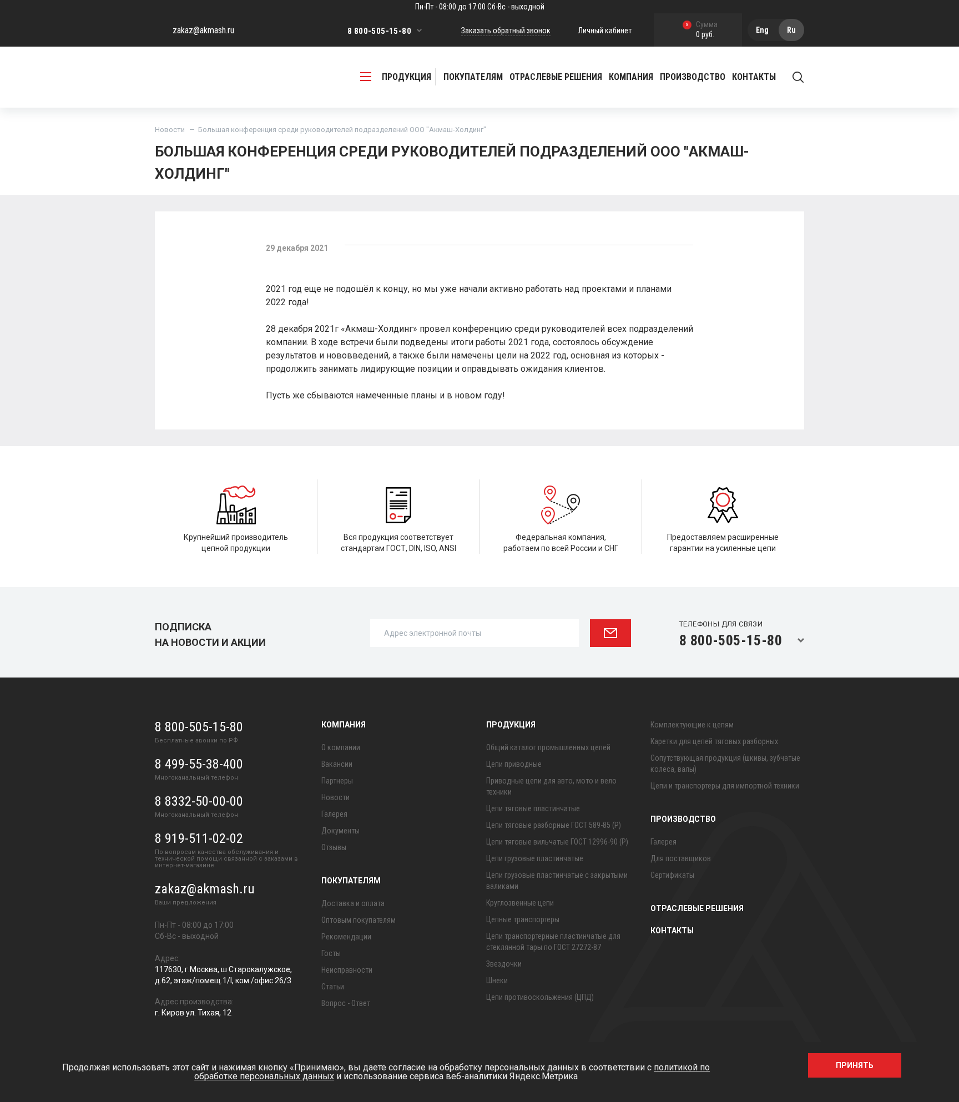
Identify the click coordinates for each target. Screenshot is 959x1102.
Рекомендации (346, 936)
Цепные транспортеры (522, 919)
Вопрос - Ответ (345, 1003)
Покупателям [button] (473, 77)
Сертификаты (672, 875)
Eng (762, 30)
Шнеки (497, 980)
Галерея (334, 814)
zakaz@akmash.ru (203, 30)
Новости (170, 129)
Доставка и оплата (353, 903)
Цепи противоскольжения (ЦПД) (540, 997)
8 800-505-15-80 (379, 31)
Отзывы (333, 847)
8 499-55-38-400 (199, 764)
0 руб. (702, 30)
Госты (331, 953)
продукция (406, 77)
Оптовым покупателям (358, 920)
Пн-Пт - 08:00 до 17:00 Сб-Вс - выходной (479, 6)
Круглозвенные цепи (520, 902)
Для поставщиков (680, 858)
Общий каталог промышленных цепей (548, 747)
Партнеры (337, 780)
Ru (791, 30)
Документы (340, 830)
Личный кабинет (605, 30)
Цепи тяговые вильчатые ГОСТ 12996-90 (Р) (557, 841)
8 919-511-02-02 (199, 838)
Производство (683, 819)
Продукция (511, 724)
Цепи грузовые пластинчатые (534, 858)
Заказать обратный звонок (506, 30)
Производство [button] (692, 77)
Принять (855, 1065)
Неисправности (346, 969)
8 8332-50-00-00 (199, 801)
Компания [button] (631, 77)
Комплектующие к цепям (692, 724)
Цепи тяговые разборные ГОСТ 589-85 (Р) (553, 825)
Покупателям (351, 880)
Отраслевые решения (555, 77)
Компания (343, 724)
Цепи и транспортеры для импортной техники (724, 785)
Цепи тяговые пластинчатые (533, 808)
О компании (340, 747)
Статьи (332, 986)
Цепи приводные (514, 764)
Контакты (754, 77)
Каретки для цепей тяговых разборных (714, 741)
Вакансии (336, 764)
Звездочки (504, 963)
